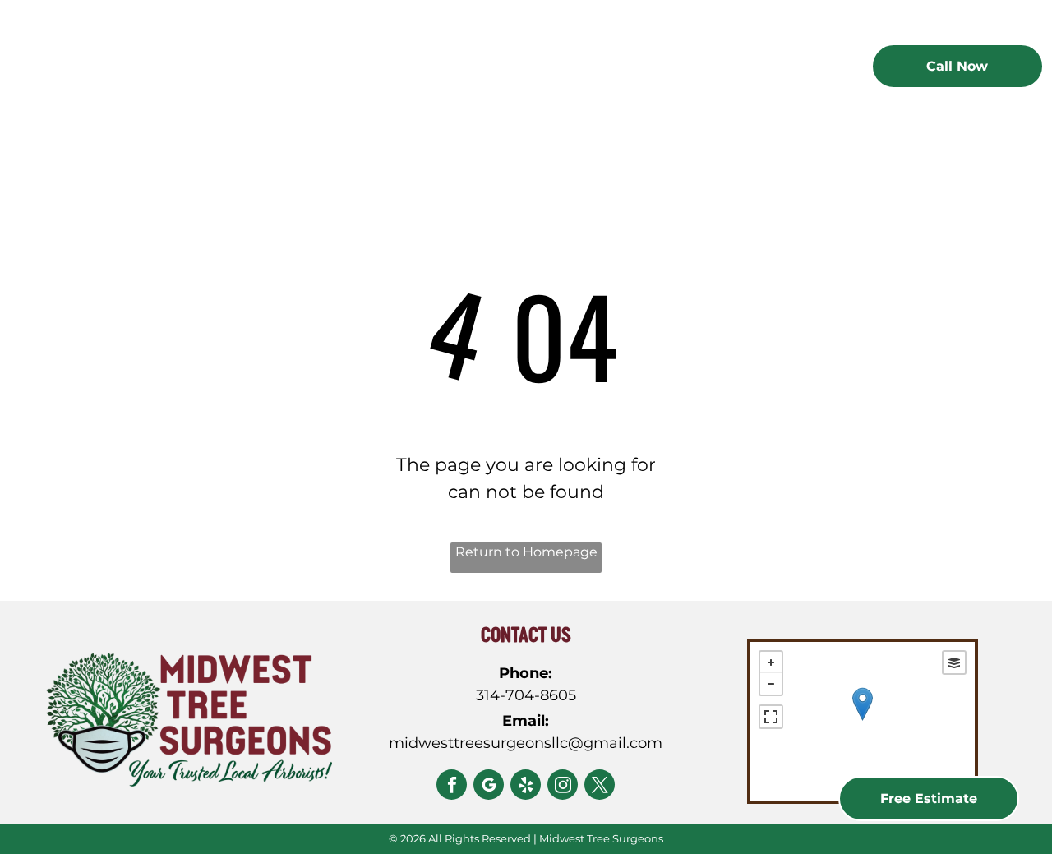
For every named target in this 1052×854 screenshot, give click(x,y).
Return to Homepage (526, 552)
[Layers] (954, 662)
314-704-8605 (526, 695)
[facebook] (451, 786)
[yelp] (525, 786)
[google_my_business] (488, 786)
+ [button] (771, 662)
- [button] (771, 684)
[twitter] (599, 786)
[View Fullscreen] (771, 716)
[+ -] (862, 721)
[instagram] (562, 786)
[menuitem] (334, 69)
